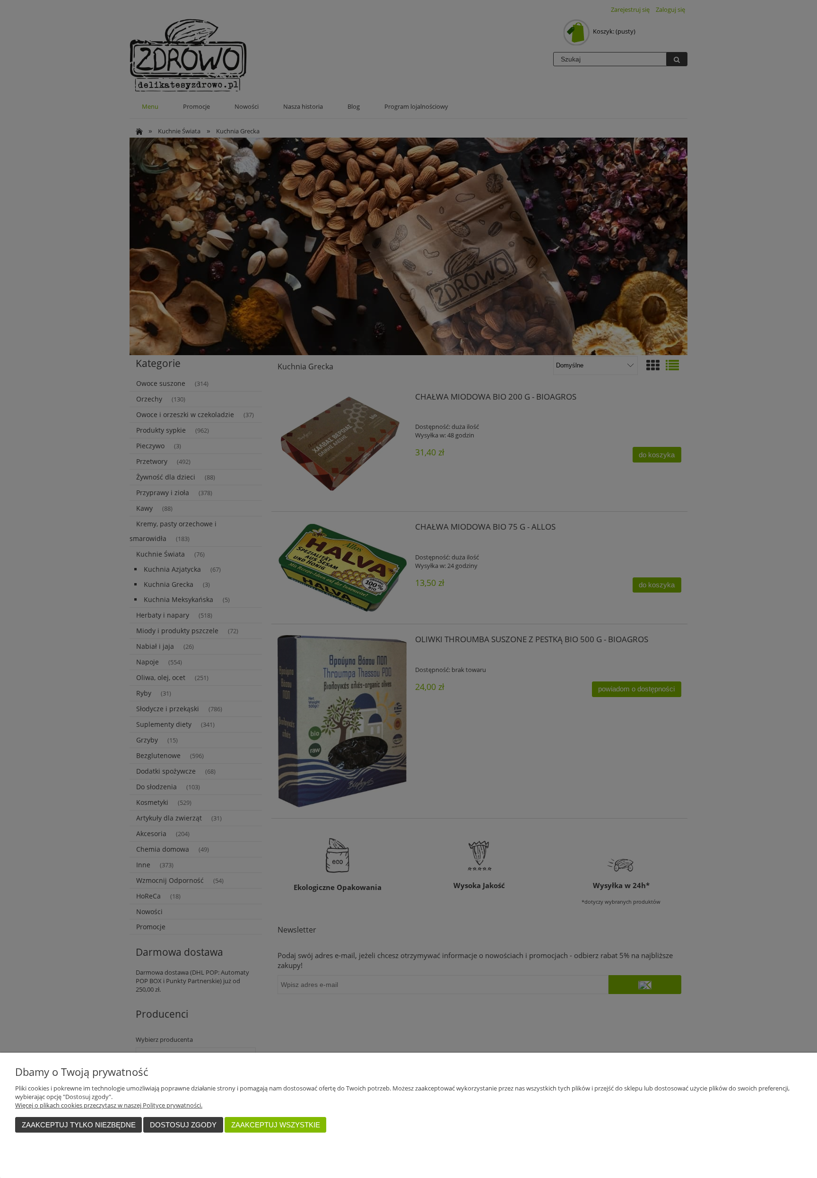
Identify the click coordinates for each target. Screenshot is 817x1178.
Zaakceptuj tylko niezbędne (79, 1125)
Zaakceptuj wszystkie (275, 1125)
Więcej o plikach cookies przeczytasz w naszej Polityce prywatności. (108, 1105)
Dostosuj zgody (183, 1125)
